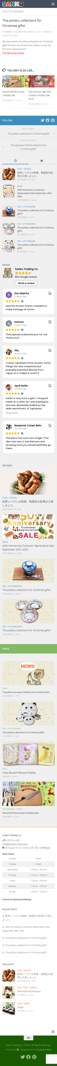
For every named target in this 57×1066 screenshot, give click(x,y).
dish (4, 11)
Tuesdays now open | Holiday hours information (26, 692)
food (19, 169)
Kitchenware (16, 11)
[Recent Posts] (15, 161)
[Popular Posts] (41, 161)
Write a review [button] (26, 283)
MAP (47, 847)
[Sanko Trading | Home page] (16, 4)
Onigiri (27, 1004)
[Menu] (53, 4)
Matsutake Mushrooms (29, 991)
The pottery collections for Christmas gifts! (26, 589)
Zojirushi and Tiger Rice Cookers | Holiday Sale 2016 (39, 95)
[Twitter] (42, 120)
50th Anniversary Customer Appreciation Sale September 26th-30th (35, 193)
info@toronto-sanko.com (15, 844)
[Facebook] (48, 120)
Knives (19, 809)
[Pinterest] (53, 120)
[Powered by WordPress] (18, 1050)
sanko (8, 32)
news (19, 186)
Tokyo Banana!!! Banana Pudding (18, 772)
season (27, 169)
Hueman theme (44, 1049)
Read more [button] (12, 413)
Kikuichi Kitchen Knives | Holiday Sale (20, 813)
